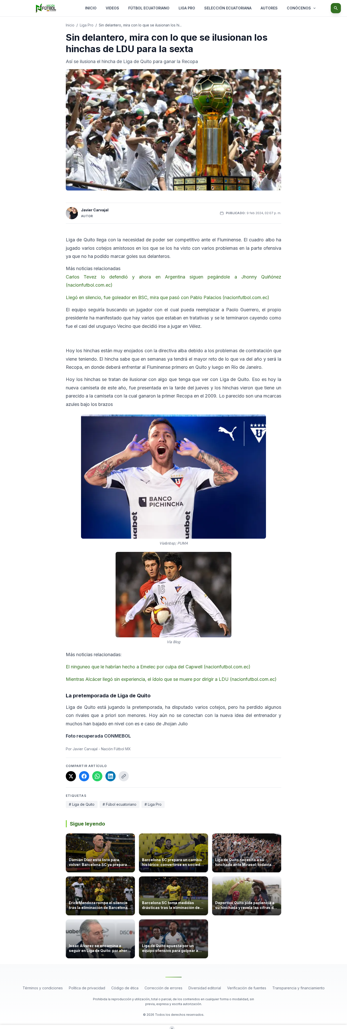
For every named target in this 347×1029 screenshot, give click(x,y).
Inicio (70, 25)
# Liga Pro (153, 804)
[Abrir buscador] (336, 8)
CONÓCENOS (299, 8)
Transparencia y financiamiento (298, 988)
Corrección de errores (163, 988)
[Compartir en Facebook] (84, 776)
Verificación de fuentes (246, 988)
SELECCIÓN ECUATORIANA (227, 8)
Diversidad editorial (204, 988)
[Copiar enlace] (124, 776)
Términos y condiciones (43, 988)
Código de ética (124, 988)
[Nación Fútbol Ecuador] (46, 8)
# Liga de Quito (81, 804)
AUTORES (269, 8)
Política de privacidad (87, 988)
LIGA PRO (187, 8)
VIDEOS (112, 8)
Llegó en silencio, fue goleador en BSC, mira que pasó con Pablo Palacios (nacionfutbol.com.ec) (167, 297)
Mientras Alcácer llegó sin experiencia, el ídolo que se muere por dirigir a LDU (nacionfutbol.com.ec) (171, 679)
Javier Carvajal (94, 210)
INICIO (91, 8)
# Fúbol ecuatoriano (119, 804)
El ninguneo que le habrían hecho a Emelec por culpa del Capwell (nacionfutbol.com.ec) (158, 666)
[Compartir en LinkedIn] (110, 776)
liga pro (86, 25)
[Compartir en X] (71, 776)
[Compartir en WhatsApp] (97, 776)
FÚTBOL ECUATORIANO (148, 8)
